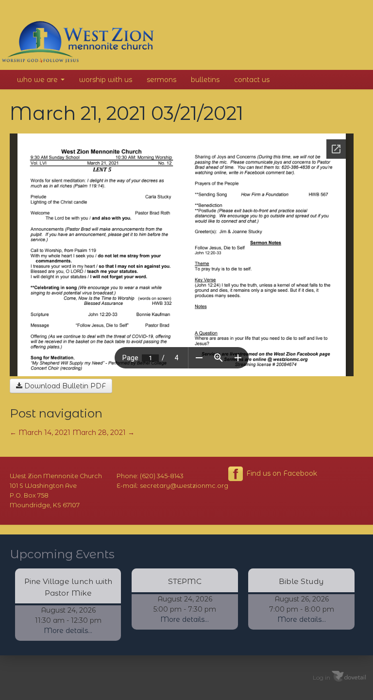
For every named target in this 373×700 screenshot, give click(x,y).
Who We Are (38, 79)
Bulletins (205, 79)
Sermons (161, 79)
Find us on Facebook (280, 473)
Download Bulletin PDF (64, 386)
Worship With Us (105, 79)
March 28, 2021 (103, 432)
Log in (321, 677)
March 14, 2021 (40, 432)
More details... (68, 630)
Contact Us (252, 79)
